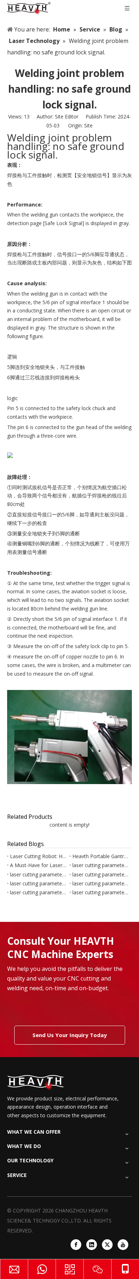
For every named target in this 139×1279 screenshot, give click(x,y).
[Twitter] (107, 1244)
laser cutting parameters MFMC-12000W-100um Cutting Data (100, 892)
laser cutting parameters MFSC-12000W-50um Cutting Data (38, 892)
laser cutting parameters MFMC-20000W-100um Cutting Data (100, 874)
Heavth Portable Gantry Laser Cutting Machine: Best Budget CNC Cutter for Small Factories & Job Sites (100, 856)
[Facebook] (76, 1244)
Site (88, 125)
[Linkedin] (91, 1244)
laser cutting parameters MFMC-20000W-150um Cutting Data (38, 883)
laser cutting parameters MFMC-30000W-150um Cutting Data (38, 874)
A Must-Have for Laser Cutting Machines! (38, 865)
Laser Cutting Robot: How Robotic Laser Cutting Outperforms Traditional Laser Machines (38, 856)
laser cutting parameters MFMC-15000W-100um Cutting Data (100, 883)
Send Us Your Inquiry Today (69, 1035)
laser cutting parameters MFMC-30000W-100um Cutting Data (100, 865)
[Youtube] (123, 1244)
